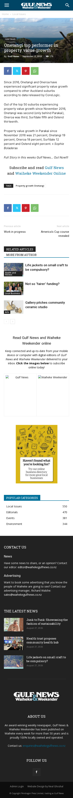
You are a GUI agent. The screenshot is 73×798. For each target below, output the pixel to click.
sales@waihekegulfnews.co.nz (23, 594)
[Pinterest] (26, 71)
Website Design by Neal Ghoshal (45, 786)
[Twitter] (17, 71)
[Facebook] (8, 71)
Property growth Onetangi (30, 185)
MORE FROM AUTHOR (21, 255)
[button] (6, 5)
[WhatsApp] (35, 71)
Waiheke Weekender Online (40, 173)
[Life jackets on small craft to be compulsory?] (13, 269)
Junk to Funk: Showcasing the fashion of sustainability (47, 621)
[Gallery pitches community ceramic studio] (13, 307)
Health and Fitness (10, 273)
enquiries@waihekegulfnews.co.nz (44, 746)
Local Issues (19, 14)
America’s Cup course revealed (55, 234)
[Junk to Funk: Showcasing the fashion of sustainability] (13, 624)
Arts (7, 312)
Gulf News (13, 56)
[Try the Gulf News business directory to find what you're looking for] (36, 454)
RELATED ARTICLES (19, 249)
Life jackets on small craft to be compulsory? (46, 659)
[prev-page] (6, 321)
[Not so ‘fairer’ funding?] (13, 288)
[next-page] (12, 321)
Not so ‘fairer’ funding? (42, 284)
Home (5, 14)
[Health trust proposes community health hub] (13, 643)
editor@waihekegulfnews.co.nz (37, 567)
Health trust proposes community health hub (42, 640)
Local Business (12, 293)
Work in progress (15, 232)
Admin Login (17, 786)
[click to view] (20, 395)
